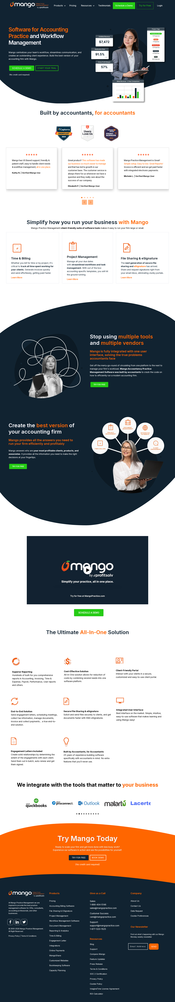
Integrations (54, 945)
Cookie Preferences (140, 916)
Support (93, 949)
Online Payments (57, 950)
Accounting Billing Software (61, 906)
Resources (86, 5)
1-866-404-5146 (98, 904)
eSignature (140, 266)
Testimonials (104, 5)
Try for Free (145, 5)
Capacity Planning (57, 970)
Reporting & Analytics (59, 931)
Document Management (60, 926)
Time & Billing (55, 936)
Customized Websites (58, 960)
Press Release (96, 964)
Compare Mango (97, 954)
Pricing (72, 5)
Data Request (137, 911)
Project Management (58, 916)
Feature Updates (97, 959)
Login (159, 5)
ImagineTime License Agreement (104, 989)
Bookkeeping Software (59, 965)
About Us (135, 901)
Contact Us (136, 906)
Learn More (16, 277)
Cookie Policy (96, 984)
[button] (65, 5)
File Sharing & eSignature (60, 911)
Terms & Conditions (28, 936)
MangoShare (55, 955)
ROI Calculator (96, 994)
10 (98, 813)
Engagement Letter (57, 940)
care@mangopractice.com (103, 917)
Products (58, 5)
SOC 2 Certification (98, 974)
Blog (92, 944)
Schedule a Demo (124, 5)
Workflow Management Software (64, 921)
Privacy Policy (14, 936)
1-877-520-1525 (98, 929)
